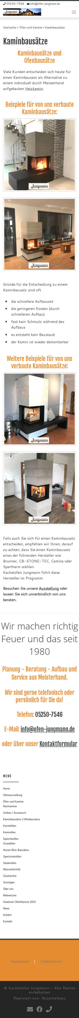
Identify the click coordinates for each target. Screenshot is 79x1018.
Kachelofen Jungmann (29, 988)
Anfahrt (7, 914)
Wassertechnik (11, 869)
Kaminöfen (9, 832)
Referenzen (9, 895)
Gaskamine (9, 875)
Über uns (8, 888)
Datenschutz (51, 961)
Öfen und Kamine (30, 27)
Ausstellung (49, 588)
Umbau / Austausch (14, 812)
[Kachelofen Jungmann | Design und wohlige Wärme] (22, 12)
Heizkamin (34, 88)
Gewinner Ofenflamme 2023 (19, 901)
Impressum (19, 961)
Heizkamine (10, 806)
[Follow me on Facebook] (39, 1009)
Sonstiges (9, 882)
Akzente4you (54, 998)
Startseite (9, 27)
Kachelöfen (9, 825)
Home (6, 788)
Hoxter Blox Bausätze (16, 850)
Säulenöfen (9, 863)
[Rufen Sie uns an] (49, 1009)
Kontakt (7, 921)
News (6, 908)
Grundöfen (9, 843)
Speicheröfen (10, 838)
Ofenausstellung (12, 795)
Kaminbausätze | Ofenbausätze (21, 819)
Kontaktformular (58, 744)
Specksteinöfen (12, 856)
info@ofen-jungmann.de (48, 729)
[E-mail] (30, 1009)
